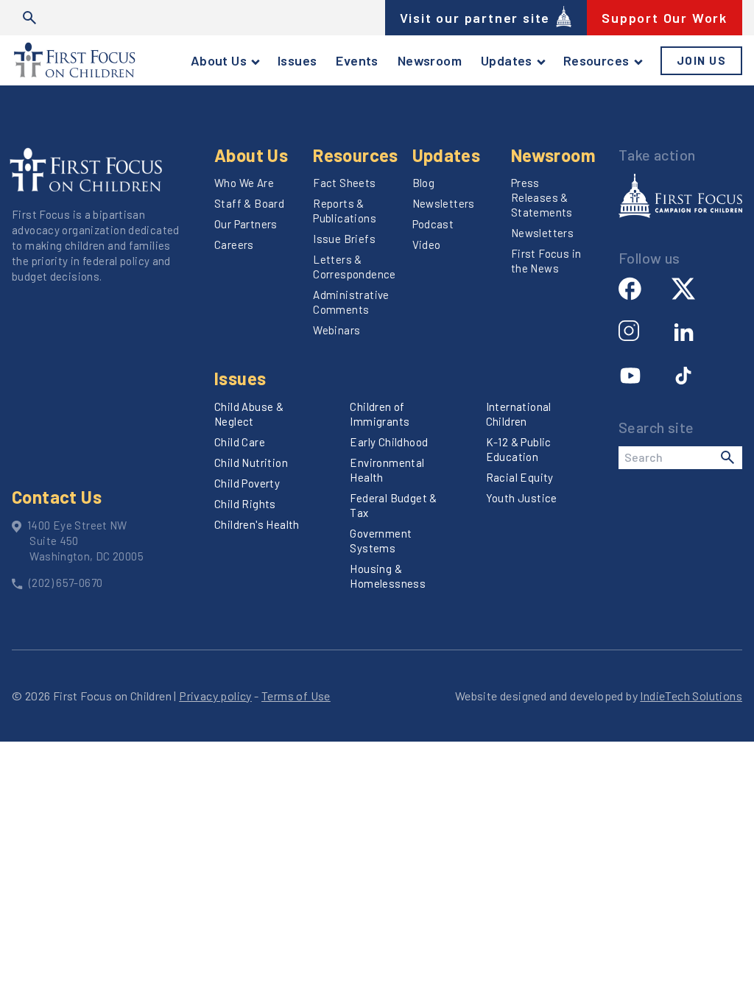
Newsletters (443, 203)
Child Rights (245, 503)
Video (426, 244)
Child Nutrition (251, 462)
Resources (596, 60)
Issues (297, 60)
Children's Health (257, 524)
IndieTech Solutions (691, 696)
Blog (423, 182)
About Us (219, 60)
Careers (234, 244)
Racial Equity (520, 477)
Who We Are (244, 182)
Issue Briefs (344, 238)
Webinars (336, 330)
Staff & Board (249, 203)
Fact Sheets (344, 182)
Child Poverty (247, 483)
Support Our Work (664, 18)
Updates (506, 60)
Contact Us (57, 496)
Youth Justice (521, 497)
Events (357, 60)
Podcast (433, 224)
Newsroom (430, 60)
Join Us (702, 60)
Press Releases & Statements (542, 197)
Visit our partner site (475, 18)
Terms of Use (296, 696)
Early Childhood (389, 442)
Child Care (239, 442)
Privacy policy (215, 696)
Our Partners (246, 224)
